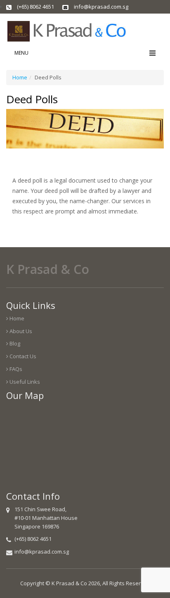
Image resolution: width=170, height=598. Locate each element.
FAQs (15, 369)
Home (19, 77)
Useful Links (24, 381)
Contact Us (22, 356)
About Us (20, 331)
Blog (14, 343)
